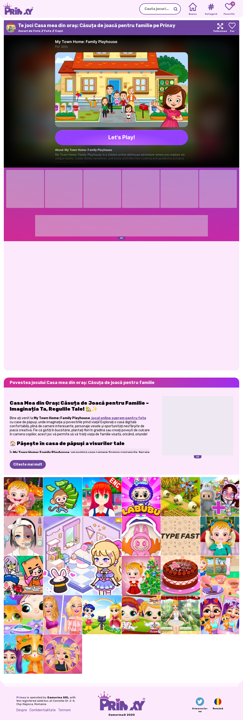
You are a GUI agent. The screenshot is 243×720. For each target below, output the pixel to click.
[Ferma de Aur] (180, 496)
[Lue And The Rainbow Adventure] (102, 614)
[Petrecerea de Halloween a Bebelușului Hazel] (23, 496)
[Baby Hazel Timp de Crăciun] (141, 575)
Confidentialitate (42, 710)
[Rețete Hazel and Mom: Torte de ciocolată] (180, 575)
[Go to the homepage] (16, 9)
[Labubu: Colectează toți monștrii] (141, 536)
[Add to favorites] (232, 28)
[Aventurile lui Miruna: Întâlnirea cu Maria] (141, 614)
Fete (47, 31)
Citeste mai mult (27, 464)
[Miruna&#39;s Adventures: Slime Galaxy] (23, 614)
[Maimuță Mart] (62, 496)
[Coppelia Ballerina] (180, 614)
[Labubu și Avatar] (219, 496)
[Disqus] (121, 305)
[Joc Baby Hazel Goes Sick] (219, 536)
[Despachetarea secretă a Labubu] (141, 496)
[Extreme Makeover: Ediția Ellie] (62, 614)
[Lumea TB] (23, 575)
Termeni (64, 710)
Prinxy (21, 697)
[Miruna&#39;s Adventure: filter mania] (219, 614)
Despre (21, 710)
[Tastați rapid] (180, 536)
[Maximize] (220, 28)
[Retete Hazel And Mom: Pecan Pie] (219, 575)
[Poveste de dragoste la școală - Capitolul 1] (102, 496)
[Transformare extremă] (62, 654)
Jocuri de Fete (29, 31)
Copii (59, 31)
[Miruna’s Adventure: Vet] (23, 654)
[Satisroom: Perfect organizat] (23, 536)
